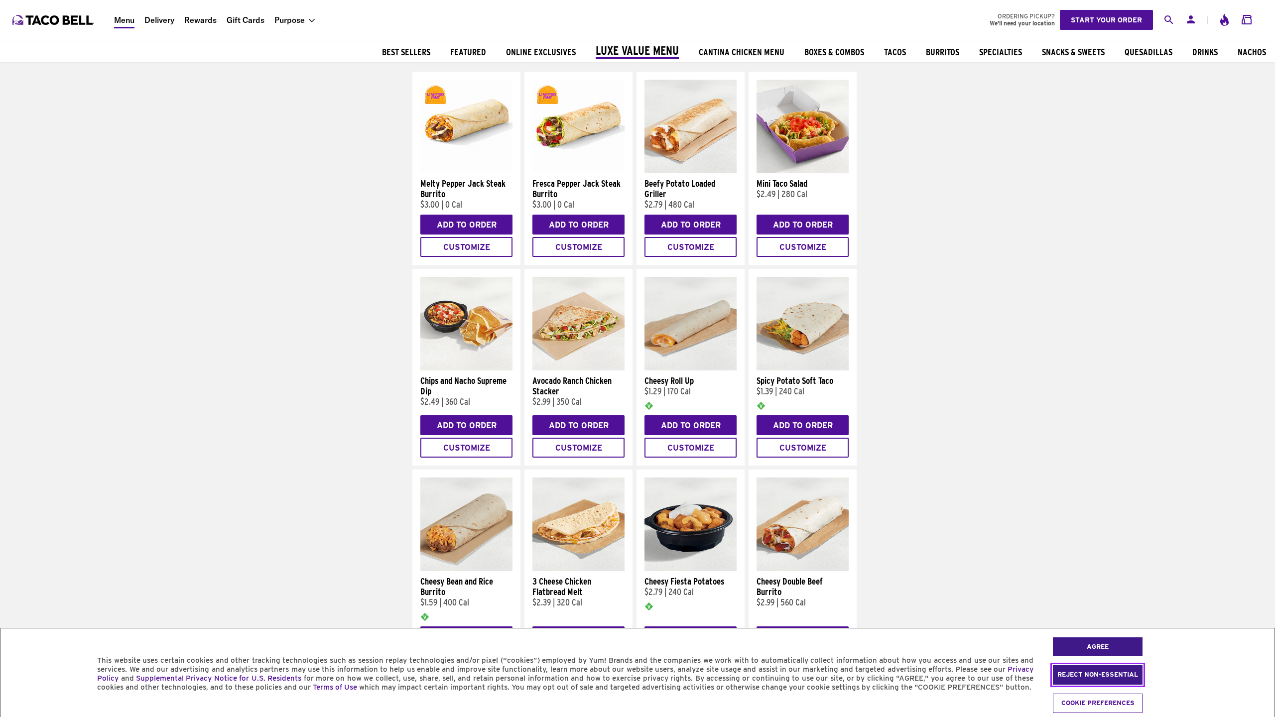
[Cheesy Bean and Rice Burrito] (466, 569)
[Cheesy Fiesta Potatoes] (690, 569)
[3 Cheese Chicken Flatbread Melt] (578, 569)
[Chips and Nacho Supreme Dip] (466, 368)
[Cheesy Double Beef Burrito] (803, 569)
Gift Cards (245, 20)
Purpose (289, 20)
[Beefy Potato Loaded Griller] (690, 171)
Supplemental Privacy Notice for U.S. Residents (218, 678)
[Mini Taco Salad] (803, 171)
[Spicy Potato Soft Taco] (803, 368)
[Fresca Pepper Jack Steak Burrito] (578, 171)
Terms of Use (335, 687)
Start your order (1106, 20)
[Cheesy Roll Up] (690, 368)
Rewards (200, 20)
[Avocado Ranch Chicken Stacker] (578, 368)
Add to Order (467, 225)
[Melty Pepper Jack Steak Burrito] (466, 171)
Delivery (159, 20)
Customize (466, 247)
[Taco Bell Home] (54, 20)
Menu (124, 20)
